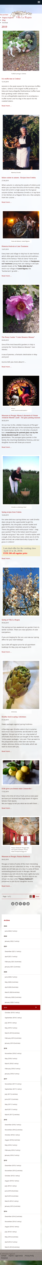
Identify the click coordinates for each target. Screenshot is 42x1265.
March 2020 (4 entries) (12, 992)
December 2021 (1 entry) (13, 951)
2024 (5, 926)
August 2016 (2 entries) (12, 1140)
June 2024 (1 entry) (11, 931)
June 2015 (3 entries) (11, 1191)
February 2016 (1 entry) (12, 1150)
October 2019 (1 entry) (12, 1013)
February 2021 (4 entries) (13, 962)
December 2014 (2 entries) (13, 1216)
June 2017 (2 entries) (11, 1099)
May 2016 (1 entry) (11, 1145)
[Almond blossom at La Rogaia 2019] (21, 591)
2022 (5, 936)
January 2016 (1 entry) (12, 1155)
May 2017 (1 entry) (11, 1104)
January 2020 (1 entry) (12, 1002)
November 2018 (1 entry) (13, 1053)
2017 (5, 1079)
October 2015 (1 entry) (12, 1176)
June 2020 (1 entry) (11, 977)
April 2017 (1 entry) (11, 1109)
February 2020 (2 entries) (13, 997)
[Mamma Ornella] (21, 142)
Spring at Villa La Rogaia (11, 620)
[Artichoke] (21, 685)
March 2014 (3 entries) (12, 1247)
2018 (5, 1048)
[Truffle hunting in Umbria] (21, 51)
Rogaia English (14, 21)
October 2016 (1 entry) (12, 1135)
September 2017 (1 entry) (13, 1089)
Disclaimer (4, 1258)
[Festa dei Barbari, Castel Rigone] (21, 224)
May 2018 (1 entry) (11, 1058)
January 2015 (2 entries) (12, 1206)
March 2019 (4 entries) (12, 1033)
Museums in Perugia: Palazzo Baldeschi (16, 856)
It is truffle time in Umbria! (11, 79)
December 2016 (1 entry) (13, 1125)
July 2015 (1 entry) (11, 1186)
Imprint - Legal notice (16, 1256)
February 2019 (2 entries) (13, 1038)
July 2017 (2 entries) (11, 1094)
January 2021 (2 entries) (12, 967)
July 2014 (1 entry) (11, 1232)
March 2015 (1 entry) (11, 1201)
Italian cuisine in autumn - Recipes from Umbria (19, 178)
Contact (3, 1256)
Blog (3, 20)
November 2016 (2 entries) (13, 1130)
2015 (5, 1160)
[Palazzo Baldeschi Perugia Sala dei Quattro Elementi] (21, 831)
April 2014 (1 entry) (11, 1242)
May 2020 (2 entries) (11, 982)
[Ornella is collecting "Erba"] (21, 480)
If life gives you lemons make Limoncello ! (17, 789)
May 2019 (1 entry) (11, 1028)
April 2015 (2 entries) (11, 1196)
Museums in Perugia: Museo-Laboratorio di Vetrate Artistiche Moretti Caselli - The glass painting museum (21, 417)
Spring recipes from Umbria (11, 512)
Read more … (7, 106)
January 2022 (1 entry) (12, 941)
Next (37, 896)
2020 (5, 972)
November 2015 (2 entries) (13, 1171)
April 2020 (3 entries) (11, 987)
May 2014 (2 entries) (11, 1237)
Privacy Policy (29, 1256)
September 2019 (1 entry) (13, 1018)
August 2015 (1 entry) (12, 1181)
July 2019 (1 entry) (11, 1023)
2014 (5, 1211)
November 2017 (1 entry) (13, 1084)
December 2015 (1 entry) (13, 1165)
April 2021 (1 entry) (11, 957)
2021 (5, 946)
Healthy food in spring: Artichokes (14, 717)
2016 (5, 1120)
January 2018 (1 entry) (12, 1074)
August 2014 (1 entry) (12, 1227)
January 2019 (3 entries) (12, 1043)
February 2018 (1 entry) (12, 1069)
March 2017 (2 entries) (12, 1115)
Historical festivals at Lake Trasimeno (15, 246)
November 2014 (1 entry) (13, 1222)
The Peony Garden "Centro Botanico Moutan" (18, 337)
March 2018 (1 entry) (11, 1063)
